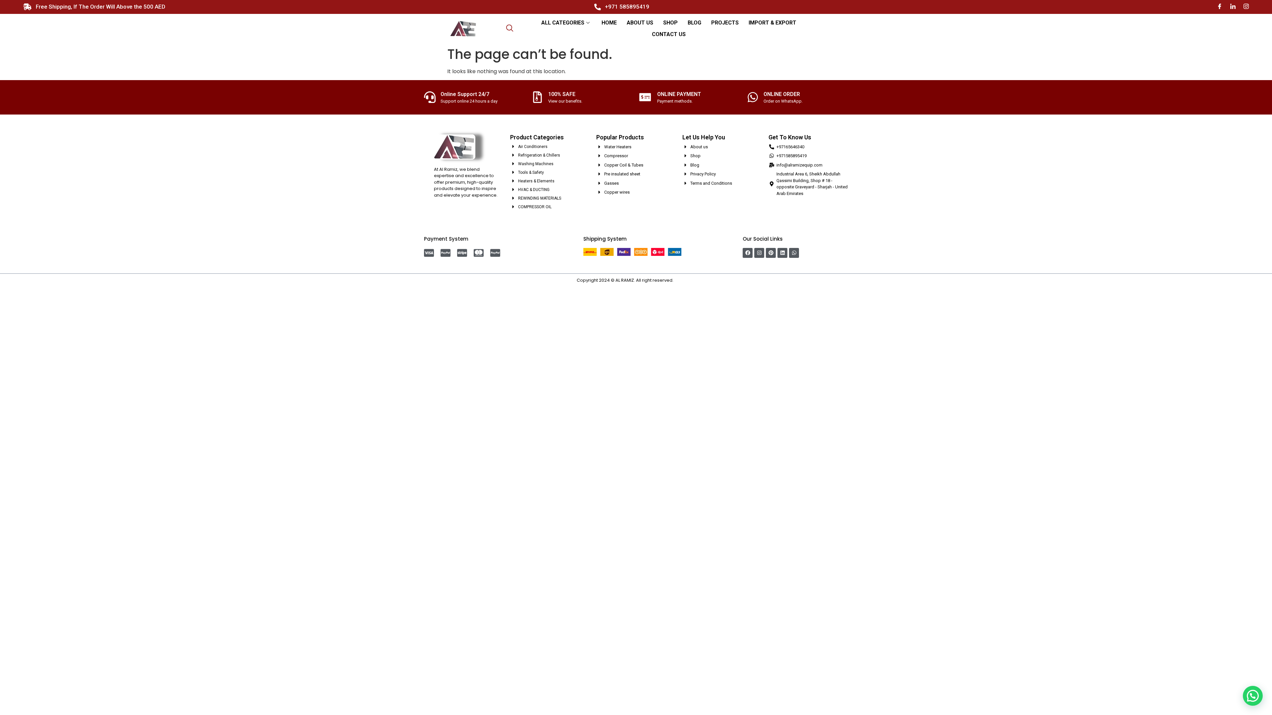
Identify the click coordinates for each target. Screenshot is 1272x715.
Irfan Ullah (685, 280)
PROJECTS (725, 23)
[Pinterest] (771, 253)
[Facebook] (1219, 7)
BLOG (694, 23)
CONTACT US (669, 34)
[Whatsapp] (794, 253)
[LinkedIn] (1233, 7)
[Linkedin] (782, 253)
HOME (609, 23)
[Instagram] (1246, 7)
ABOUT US (640, 23)
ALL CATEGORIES (562, 23)
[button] (1253, 696)
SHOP (670, 23)
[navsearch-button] (510, 29)
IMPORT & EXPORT (772, 23)
